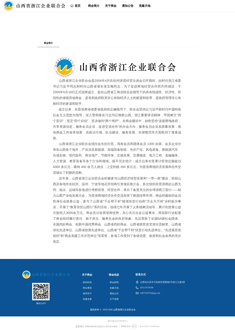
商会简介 (48, 43)
